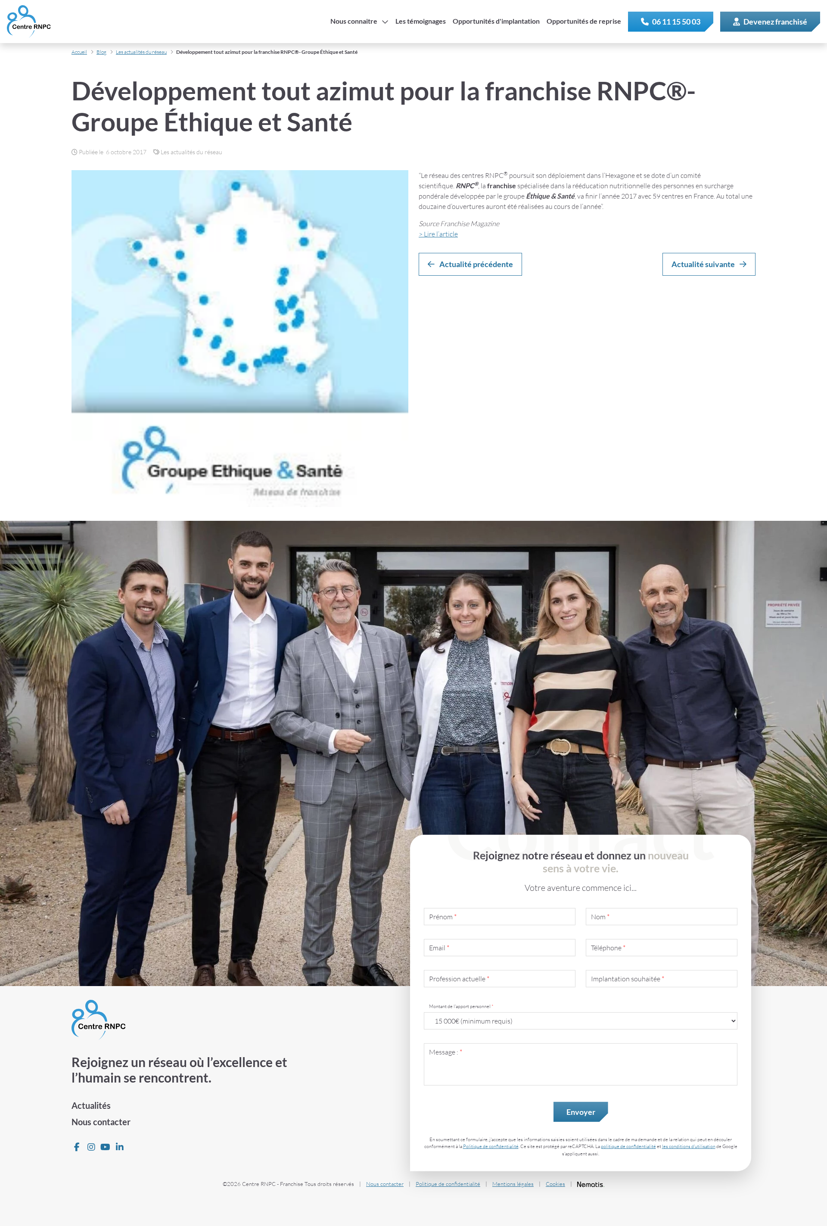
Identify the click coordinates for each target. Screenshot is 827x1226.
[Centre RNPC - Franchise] (28, 21)
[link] (670, 22)
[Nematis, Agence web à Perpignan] (590, 1184)
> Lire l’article (438, 234)
